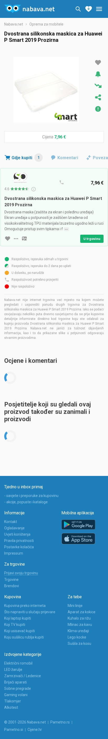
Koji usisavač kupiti (19, 631)
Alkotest (11, 707)
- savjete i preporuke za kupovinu (31, 496)
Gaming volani (16, 695)
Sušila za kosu (79, 643)
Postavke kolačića (19, 547)
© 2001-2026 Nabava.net (25, 722)
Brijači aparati (15, 682)
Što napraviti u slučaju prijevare (29, 612)
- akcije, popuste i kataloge (26, 502)
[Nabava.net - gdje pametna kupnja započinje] (29, 9)
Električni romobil (18, 663)
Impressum (13, 553)
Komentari (67, 157)
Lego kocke (77, 637)
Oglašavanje (14, 528)
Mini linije (75, 606)
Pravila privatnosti (19, 541)
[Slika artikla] (24, 238)
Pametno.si (13, 729)
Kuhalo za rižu (79, 618)
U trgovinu (91, 239)
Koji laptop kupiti (17, 618)
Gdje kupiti (26, 157)
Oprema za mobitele (46, 24)
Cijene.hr (35, 729)
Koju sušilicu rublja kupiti (24, 637)
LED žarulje (13, 669)
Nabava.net (13, 24)
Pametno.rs (60, 722)
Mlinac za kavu (80, 624)
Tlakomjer (12, 701)
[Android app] (78, 525)
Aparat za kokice (81, 612)
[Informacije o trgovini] (16, 238)
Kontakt (10, 522)
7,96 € (60, 136)
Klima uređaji (78, 631)
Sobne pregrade (17, 688)
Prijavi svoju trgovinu (21, 573)
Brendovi (11, 586)
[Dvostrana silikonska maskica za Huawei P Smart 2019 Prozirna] (46, 90)
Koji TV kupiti (14, 624)
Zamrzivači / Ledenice (22, 676)
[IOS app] (78, 539)
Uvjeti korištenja (17, 534)
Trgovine (11, 579)
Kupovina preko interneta (25, 606)
